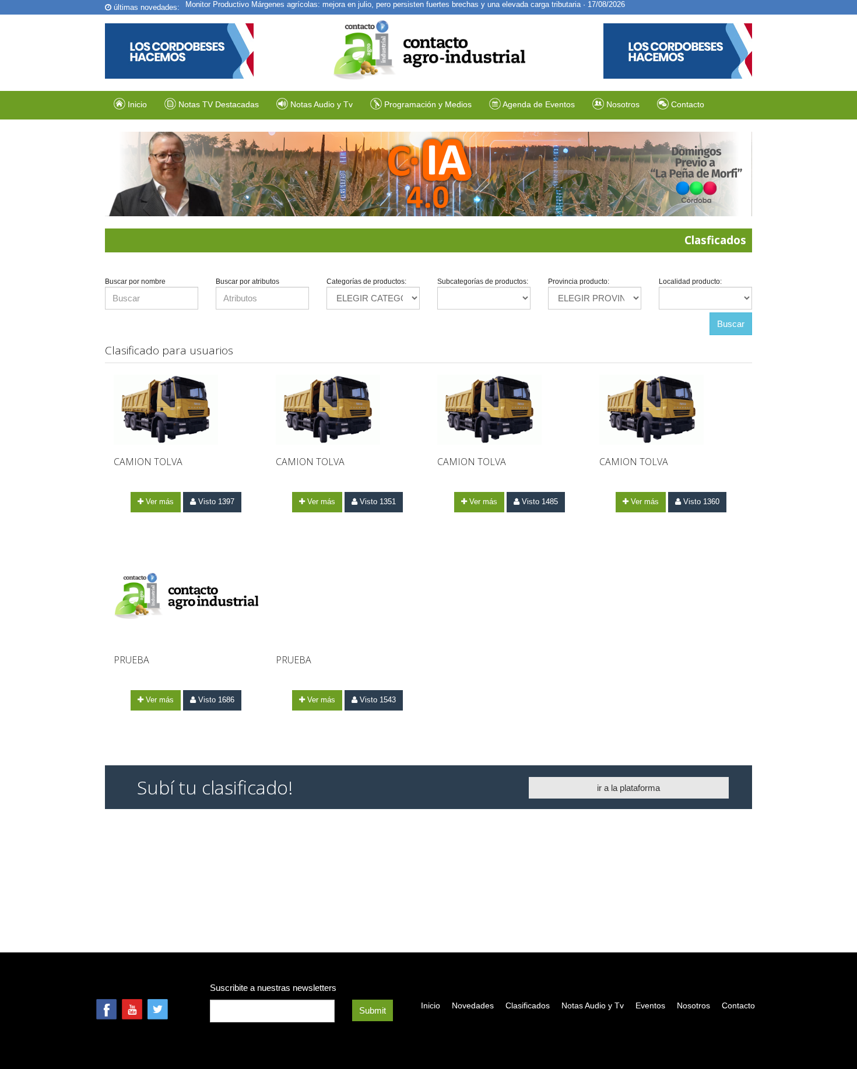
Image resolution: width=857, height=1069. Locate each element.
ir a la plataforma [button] (628, 788)
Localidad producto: (690, 281)
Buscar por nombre (135, 281)
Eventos (650, 1005)
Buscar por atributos (247, 281)
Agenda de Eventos (538, 104)
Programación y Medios (427, 104)
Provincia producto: (578, 281)
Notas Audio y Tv (592, 1005)
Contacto (686, 104)
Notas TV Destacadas (217, 104)
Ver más (158, 501)
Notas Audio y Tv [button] (321, 104)
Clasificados (527, 1005)
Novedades (473, 1005)
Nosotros (622, 104)
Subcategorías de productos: (482, 281)
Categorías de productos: (366, 281)
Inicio (136, 104)
